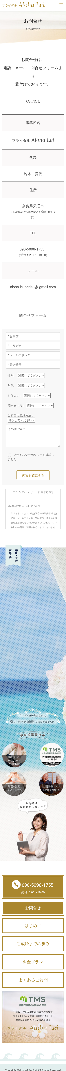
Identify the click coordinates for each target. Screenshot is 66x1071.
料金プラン (33, 962)
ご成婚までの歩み (33, 943)
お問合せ (33, 908)
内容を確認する (33, 475)
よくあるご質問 (33, 980)
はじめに (33, 925)
